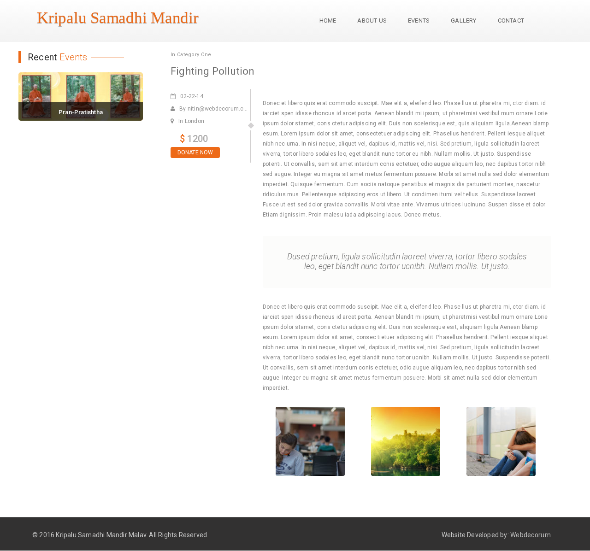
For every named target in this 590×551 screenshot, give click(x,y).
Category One (194, 55)
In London (191, 121)
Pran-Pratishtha (81, 112)
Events (419, 20)
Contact (511, 20)
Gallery (463, 20)
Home (327, 20)
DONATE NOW (195, 152)
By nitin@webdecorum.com (215, 109)
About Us (372, 20)
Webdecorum (530, 535)
